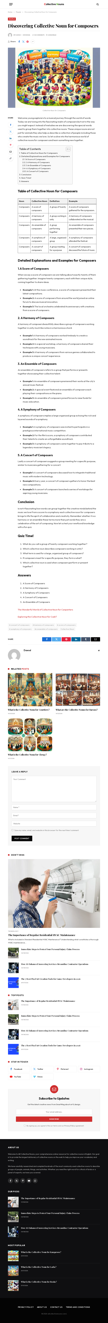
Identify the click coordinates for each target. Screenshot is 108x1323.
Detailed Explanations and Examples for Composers (45, 156)
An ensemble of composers (46, 629)
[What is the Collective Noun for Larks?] (13, 1270)
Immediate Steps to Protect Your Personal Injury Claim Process (50, 949)
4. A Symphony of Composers (38, 168)
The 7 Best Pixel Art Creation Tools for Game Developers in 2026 (50, 979)
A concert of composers (19, 625)
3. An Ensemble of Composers (38, 165)
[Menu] (11, 4)
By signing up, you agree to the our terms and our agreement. (55, 1126)
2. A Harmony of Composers (38, 162)
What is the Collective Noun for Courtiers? (29, 709)
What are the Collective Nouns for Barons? (77, 709)
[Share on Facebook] (19, 42)
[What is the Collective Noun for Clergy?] (30, 734)
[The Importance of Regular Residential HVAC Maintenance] (54, 893)
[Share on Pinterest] (28, 42)
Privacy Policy (69, 1126)
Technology (13, 931)
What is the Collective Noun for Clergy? (27, 754)
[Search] (97, 4)
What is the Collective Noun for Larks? (39, 1267)
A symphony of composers (20, 629)
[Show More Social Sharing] (33, 42)
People (12, 19)
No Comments (39, 35)
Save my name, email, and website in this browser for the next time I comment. (46, 830)
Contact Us (56, 1307)
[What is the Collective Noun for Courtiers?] (30, 689)
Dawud (18, 35)
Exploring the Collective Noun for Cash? (37, 616)
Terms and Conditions (78, 1307)
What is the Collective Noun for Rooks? (39, 1281)
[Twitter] (10, 131)
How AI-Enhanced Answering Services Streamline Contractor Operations (54, 964)
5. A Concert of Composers (36, 171)
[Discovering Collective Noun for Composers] (54, 78)
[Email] (10, 151)
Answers (25, 181)
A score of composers (66, 625)
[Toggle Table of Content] (67, 149)
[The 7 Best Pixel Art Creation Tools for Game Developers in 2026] (13, 982)
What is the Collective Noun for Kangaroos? (41, 1252)
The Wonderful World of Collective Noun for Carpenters (45, 609)
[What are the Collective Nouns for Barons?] (78, 689)
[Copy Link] (10, 158)
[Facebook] (10, 124)
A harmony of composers (43, 625)
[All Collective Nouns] (54, 4)
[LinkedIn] (10, 138)
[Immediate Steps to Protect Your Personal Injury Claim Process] (13, 953)
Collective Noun (67, 629)
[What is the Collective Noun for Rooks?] (13, 1285)
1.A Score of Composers (35, 159)
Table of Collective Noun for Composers (39, 153)
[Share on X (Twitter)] (23, 42)
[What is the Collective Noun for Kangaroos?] (13, 1256)
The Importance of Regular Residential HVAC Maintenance (41, 935)
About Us (42, 1307)
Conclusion (26, 174)
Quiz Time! (26, 178)
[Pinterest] (10, 145)
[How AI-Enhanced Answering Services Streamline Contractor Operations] (13, 968)
